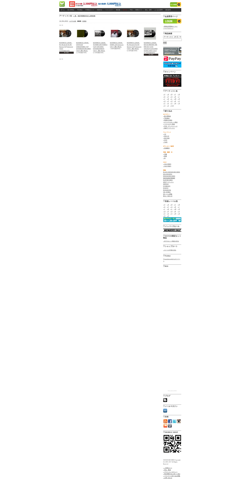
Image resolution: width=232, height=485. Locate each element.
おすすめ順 (72, 21)
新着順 (84, 21)
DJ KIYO (165, 188)
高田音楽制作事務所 (169, 178)
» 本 (164, 158)
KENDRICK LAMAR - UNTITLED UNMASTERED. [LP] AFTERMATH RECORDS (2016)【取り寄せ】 (83, 46)
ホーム (63, 10)
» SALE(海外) (167, 166)
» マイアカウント (168, 28)
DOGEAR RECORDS (169, 176)
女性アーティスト (168, 182)
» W (175, 103)
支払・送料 (148, 10)
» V (171, 103)
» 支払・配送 (167, 470)
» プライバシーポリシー (170, 472)
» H (175, 96)
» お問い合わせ (167, 478)
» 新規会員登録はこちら (170, 26)
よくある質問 (159, 10)
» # (164, 94)
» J (164, 99)
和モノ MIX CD (167, 196)
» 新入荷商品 (167, 116)
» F (168, 96)
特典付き (99, 10)
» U (168, 103)
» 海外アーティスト (169, 128)
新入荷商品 (71, 10)
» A (168, 94)
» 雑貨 (165, 156)
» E (164, 96)
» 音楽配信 (166, 148)
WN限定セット (89, 10)
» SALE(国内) (167, 164)
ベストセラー (109, 10)
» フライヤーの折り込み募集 (171, 476)
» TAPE (165, 142)
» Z (168, 105)
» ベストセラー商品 (169, 124)
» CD (164, 134)
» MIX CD (166, 136)
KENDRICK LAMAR (86, 16)
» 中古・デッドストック (170, 126)
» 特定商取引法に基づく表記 (171, 474)
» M (175, 99)
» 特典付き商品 (167, 120)
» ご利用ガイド (167, 468)
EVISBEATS (166, 186)
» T (164, 103)
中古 (131, 10)
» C (175, 94)
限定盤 (118, 10)
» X (179, 103)
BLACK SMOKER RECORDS (171, 172)
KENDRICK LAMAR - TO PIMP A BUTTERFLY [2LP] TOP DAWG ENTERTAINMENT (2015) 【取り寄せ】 (100, 46)
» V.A (172, 105)
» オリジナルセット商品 (170, 122)
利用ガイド (138, 10)
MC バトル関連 (167, 194)
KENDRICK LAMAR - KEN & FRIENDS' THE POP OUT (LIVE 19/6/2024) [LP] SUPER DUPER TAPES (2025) (150, 46)
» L (171, 99)
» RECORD (166, 138)
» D (179, 94)
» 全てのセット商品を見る (171, 241)
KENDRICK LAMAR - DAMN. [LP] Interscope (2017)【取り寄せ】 (116, 44)
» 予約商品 (166, 118)
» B (171, 94)
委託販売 (168, 10)
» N (179, 99)
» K (74, 16)
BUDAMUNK (167, 190)
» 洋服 (165, 154)
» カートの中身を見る (169, 250)
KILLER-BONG (167, 174)
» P (168, 101)
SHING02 (166, 184)
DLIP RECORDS (168, 180)
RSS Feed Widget (172, 390)
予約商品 (79, 10)
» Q (171, 101)
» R (175, 101)
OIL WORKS (166, 192)
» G (171, 96)
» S (179, 101)
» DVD (165, 140)
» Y (164, 105)
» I (178, 96)
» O (164, 101)
